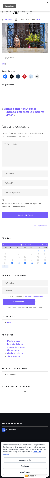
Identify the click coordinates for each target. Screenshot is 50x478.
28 (32, 263)
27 (25, 263)
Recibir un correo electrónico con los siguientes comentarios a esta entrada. (21, 205)
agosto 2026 (25, 244)
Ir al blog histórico (40, 226)
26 (18, 263)
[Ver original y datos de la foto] (25, 38)
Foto (38, 19)
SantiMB (8, 19)
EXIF (3, 64)
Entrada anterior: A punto (20, 108)
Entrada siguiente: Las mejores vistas (25, 113)
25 (12, 263)
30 (45, 263)
